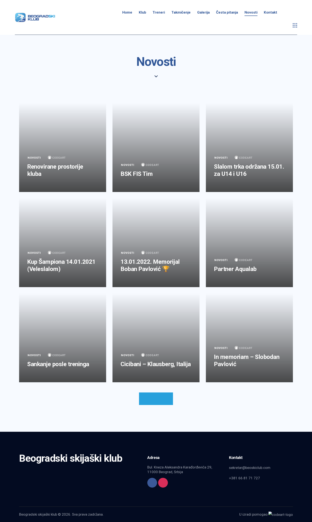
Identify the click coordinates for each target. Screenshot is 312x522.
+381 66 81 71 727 (244, 478)
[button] (156, 398)
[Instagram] (163, 483)
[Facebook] (152, 483)
